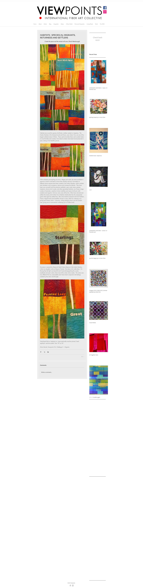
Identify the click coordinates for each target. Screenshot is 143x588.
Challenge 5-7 (100, 526)
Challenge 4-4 (100, 512)
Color (90, 533)
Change (102, 531)
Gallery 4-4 (98, 545)
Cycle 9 (96, 536)
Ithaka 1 (102, 573)
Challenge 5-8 (92, 528)
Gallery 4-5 (92, 547)
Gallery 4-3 (92, 545)
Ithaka (97, 573)
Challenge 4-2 (100, 510)
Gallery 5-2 (92, 552)
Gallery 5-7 (92, 557)
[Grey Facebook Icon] (70, 587)
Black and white (100, 500)
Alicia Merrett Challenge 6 (95, 491)
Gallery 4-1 (92, 543)
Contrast (91, 536)
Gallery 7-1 (92, 562)
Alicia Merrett (92, 481)
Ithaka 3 (96, 576)
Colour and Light (97, 533)
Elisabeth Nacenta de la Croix (96, 538)
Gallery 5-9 (92, 559)
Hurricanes (96, 571)
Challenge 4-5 (92, 514)
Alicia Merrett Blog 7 (94, 486)
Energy (91, 540)
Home (90, 571)
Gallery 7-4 (92, 564)
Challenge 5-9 (100, 528)
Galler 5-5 (101, 540)
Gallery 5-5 (92, 554)
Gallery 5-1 (98, 550)
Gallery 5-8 (98, 557)
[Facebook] (105, 7)
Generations (92, 566)
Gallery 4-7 (92, 550)
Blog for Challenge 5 (98, 503)
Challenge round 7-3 (94, 531)
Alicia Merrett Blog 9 (94, 488)
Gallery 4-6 (98, 547)
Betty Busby (92, 500)
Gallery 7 (98, 559)
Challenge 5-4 (100, 524)
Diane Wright (102, 536)
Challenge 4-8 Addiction (95, 519)
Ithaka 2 (91, 576)
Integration (102, 571)
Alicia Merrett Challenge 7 (95, 493)
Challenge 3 (99, 507)
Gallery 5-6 (98, 554)
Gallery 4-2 (98, 543)
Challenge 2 (92, 507)
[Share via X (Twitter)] (44, 352)
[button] (45, 24)
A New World (92, 479)
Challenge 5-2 (100, 521)
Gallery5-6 (98, 564)
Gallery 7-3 (98, 562)
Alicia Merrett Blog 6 (94, 484)
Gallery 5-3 (98, 552)
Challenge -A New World (95, 505)
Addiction (99, 479)
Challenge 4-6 (100, 514)
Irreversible (92, 573)
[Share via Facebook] (40, 352)
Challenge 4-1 (92, 510)
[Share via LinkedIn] (48, 352)
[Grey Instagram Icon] (73, 587)
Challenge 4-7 (92, 517)
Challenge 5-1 (92, 521)
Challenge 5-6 (92, 526)
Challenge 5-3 (92, 524)
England (96, 540)
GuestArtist (102, 569)
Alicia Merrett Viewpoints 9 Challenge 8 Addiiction (97, 498)
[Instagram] (105, 11)
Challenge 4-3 (92, 512)
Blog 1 (90, 503)
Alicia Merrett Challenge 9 (95, 496)
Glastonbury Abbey (94, 569)
